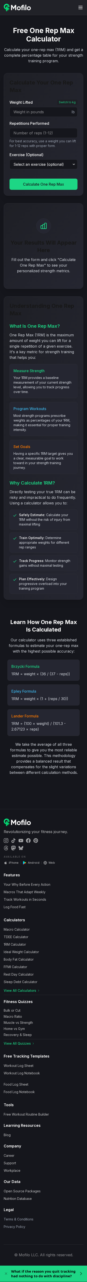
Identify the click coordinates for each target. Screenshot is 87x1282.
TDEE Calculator (16, 937)
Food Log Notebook (19, 1092)
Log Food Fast (15, 907)
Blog (7, 1135)
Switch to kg (67, 102)
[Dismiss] (6, 1273)
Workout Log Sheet (18, 1066)
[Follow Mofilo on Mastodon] (13, 848)
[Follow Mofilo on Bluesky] (21, 848)
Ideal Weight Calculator (21, 952)
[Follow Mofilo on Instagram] (6, 840)
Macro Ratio (13, 1016)
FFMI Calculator (15, 967)
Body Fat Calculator (19, 959)
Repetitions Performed (29, 123)
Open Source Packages (22, 1191)
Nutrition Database (18, 1199)
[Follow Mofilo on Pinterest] (35, 840)
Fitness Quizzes (18, 1001)
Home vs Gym (14, 1029)
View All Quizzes (17, 1043)
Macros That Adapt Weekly (24, 892)
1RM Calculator (15, 944)
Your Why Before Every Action (27, 884)
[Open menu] (80, 7)
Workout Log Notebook (22, 1073)
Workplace (12, 1170)
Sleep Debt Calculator (20, 982)
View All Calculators (20, 990)
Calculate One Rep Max (43, 184)
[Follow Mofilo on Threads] (6, 848)
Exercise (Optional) (26, 154)
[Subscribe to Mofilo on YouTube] (21, 840)
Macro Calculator (17, 929)
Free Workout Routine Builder (26, 1114)
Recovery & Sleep (18, 1035)
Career (9, 1155)
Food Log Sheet (16, 1084)
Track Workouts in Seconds (25, 899)
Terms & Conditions (18, 1219)
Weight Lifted (21, 102)
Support (10, 1163)
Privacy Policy (14, 1227)
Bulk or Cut (12, 1010)
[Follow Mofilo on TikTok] (13, 840)
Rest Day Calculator (19, 974)
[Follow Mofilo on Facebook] (28, 840)
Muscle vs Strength (18, 1023)
